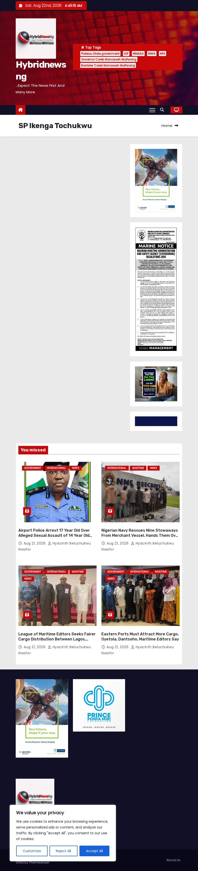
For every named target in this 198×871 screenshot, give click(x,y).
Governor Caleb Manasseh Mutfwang (108, 59)
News (75, 468)
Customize (32, 851)
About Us (173, 860)
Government (32, 468)
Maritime (138, 468)
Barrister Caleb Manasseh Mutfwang (108, 65)
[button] (163, 110)
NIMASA (138, 53)
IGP (126, 53)
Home (167, 125)
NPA (162, 53)
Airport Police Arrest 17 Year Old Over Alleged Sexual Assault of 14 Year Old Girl (54, 535)
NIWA (152, 53)
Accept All (94, 851)
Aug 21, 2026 (35, 543)
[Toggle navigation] (152, 110)
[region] (63, 833)
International (56, 468)
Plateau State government (100, 53)
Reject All (63, 851)
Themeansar (39, 862)
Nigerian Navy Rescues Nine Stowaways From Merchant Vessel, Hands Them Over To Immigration (140, 535)
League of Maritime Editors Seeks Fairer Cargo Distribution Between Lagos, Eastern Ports (57, 639)
